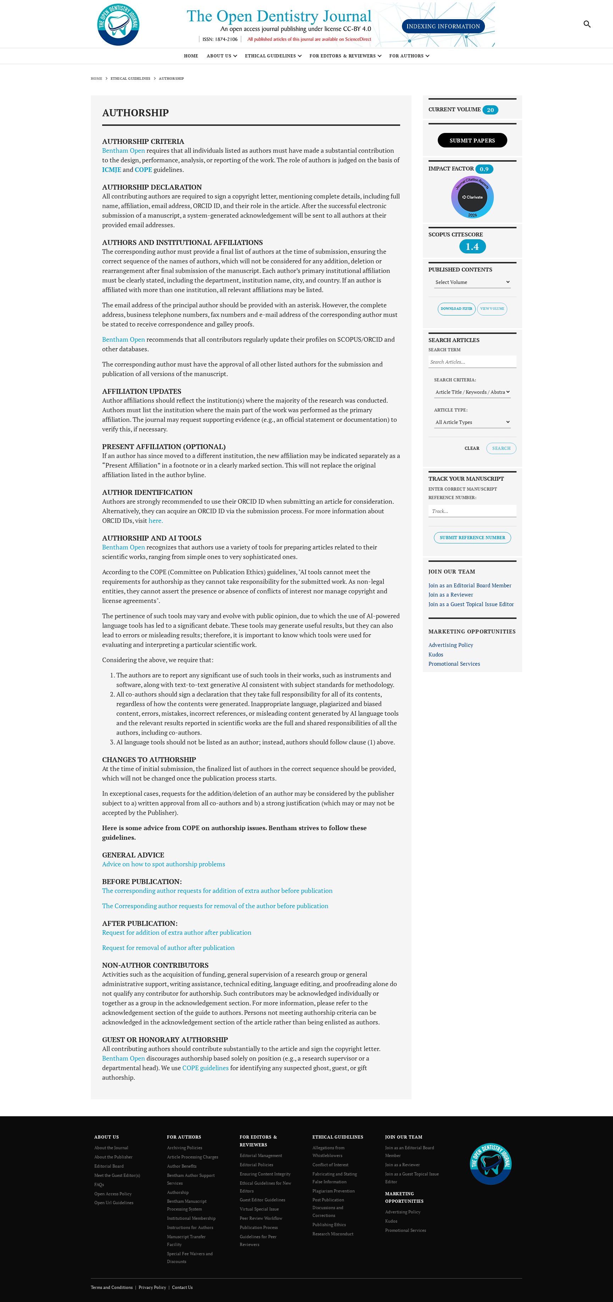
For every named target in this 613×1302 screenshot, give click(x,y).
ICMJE (111, 169)
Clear (472, 448)
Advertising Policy (451, 644)
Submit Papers (472, 140)
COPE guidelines (205, 1067)
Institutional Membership (191, 1218)
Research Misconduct (333, 1233)
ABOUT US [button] (219, 55)
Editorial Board (109, 1166)
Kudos (436, 654)
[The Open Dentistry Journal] (491, 1163)
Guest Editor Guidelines (262, 1199)
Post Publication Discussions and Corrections (328, 1207)
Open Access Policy (113, 1193)
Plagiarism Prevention (334, 1191)
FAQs (99, 1184)
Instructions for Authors (190, 1227)
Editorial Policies (256, 1164)
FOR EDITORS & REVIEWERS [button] (343, 55)
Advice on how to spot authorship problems (163, 864)
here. (156, 520)
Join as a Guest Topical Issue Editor (471, 604)
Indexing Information (443, 26)
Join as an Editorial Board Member (470, 585)
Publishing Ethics (329, 1224)
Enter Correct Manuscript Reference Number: (463, 493)
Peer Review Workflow (261, 1218)
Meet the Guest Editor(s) (117, 1175)
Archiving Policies (184, 1147)
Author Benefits (182, 1166)
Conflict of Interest (330, 1164)
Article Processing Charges (192, 1156)
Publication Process (259, 1227)
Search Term (444, 349)
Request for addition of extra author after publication (177, 932)
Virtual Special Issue (259, 1209)
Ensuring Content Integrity (265, 1174)
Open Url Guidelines (113, 1202)
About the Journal (111, 1147)
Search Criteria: (455, 379)
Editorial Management (261, 1155)
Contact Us (182, 1287)
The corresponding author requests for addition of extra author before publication (217, 890)
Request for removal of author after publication (168, 947)
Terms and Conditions (112, 1287)
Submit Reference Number (472, 537)
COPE (143, 169)
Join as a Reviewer (451, 594)
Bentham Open (123, 150)
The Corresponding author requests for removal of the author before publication (215, 905)
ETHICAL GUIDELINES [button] (270, 55)
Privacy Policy (152, 1287)
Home (191, 55)
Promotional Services (454, 663)
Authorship (178, 1192)
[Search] (587, 24)
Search (501, 448)
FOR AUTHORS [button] (407, 55)
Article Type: (451, 410)
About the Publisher (113, 1156)
